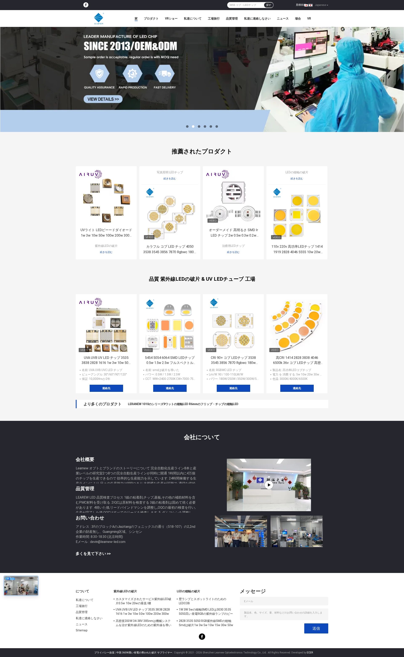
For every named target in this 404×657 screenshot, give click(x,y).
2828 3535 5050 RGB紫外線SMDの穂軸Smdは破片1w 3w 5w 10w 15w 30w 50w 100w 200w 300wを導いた (206, 623)
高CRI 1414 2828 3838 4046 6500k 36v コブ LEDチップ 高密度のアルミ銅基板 (297, 360)
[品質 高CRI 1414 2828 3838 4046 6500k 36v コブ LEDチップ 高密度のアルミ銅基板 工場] (297, 324)
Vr (309, 18)
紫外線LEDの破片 (106, 246)
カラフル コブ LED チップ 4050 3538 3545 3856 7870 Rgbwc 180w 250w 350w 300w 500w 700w (169, 250)
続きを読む (106, 252)
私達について (193, 18)
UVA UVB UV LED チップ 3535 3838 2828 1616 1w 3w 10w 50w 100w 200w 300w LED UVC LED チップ (106, 360)
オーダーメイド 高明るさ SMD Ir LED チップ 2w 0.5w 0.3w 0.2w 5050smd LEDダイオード (233, 233)
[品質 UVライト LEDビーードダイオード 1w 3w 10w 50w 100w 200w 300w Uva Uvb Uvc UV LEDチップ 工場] (106, 196)
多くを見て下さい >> (93, 553)
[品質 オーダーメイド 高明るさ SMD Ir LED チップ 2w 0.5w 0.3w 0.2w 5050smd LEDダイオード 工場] (233, 196)
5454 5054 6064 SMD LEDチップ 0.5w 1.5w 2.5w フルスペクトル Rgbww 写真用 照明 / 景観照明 (170, 360)
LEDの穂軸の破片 (297, 172)
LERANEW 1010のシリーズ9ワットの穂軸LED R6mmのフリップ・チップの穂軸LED (183, 404)
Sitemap (82, 630)
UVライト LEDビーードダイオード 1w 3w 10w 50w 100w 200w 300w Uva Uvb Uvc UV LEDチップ (106, 233)
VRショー (171, 18)
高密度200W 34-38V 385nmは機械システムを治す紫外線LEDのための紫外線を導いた (143, 623)
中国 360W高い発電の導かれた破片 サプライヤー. (145, 652)
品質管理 (232, 18)
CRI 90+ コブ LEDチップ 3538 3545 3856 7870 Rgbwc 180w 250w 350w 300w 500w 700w (233, 360)
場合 (298, 18)
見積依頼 (301, 4)
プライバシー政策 (104, 652)
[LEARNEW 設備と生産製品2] (269, 485)
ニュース (283, 18)
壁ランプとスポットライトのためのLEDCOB (202, 601)
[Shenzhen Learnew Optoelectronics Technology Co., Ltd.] (99, 18)
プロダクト (151, 18)
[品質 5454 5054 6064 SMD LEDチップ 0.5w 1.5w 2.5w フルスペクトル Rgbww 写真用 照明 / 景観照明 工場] (169, 324)
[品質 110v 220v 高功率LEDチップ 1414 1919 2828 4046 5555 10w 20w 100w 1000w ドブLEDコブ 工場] (297, 213)
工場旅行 (214, 18)
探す (268, 5)
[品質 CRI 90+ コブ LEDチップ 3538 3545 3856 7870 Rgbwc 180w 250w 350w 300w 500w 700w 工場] (233, 324)
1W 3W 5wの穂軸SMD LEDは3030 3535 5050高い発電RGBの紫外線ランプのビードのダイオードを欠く (206, 612)
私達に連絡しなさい (257, 18)
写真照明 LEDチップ (170, 172)
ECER (310, 652)
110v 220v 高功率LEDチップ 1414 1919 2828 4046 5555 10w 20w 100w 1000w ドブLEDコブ (297, 250)
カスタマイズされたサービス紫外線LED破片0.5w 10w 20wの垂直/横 (143, 601)
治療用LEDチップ (233, 246)
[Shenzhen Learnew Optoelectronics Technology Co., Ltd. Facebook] (86, 5)
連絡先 (106, 388)
